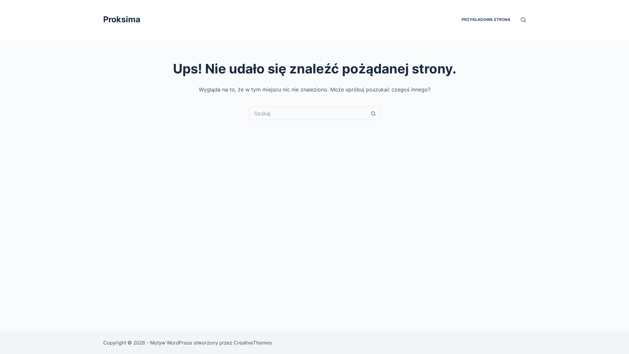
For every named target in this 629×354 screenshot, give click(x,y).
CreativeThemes (253, 343)
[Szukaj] (523, 19)
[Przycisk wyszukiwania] (373, 113)
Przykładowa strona (486, 19)
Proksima (122, 19)
